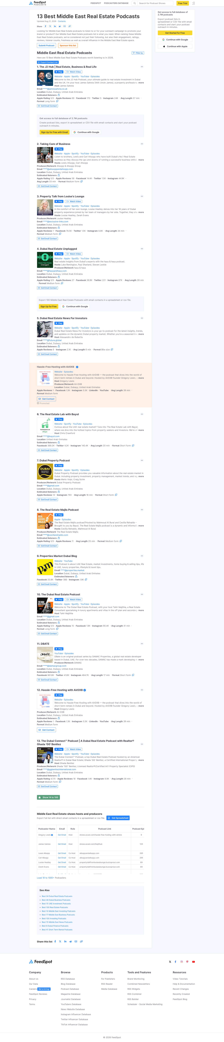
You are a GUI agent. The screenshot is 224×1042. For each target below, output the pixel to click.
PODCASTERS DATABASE (116, 3)
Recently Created (181, 994)
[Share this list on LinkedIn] (55, 26)
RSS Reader (107, 984)
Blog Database (68, 984)
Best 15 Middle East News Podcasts (57, 922)
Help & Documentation (184, 984)
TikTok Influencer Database (74, 1024)
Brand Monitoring (135, 979)
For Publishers (108, 979)
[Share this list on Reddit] (59, 26)
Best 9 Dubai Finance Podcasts (55, 926)
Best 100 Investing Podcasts (54, 918)
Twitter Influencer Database (74, 1019)
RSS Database (68, 979)
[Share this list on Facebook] (45, 26)
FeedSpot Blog (180, 999)
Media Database (109, 989)
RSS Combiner (134, 994)
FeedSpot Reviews (38, 994)
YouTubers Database (71, 1004)
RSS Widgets (133, 989)
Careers (39, 989)
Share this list (44, 941)
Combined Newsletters (138, 984)
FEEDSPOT (96, 3)
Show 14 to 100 (50, 797)
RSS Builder (133, 999)
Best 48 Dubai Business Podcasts (56, 900)
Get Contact (48, 399)
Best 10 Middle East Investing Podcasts (58, 911)
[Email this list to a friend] (64, 26)
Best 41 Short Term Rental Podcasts (57, 929)
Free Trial (182, 3)
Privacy (32, 999)
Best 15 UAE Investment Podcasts (56, 903)
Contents (62, 21)
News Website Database (73, 1009)
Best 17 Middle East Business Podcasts (58, 915)
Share (39, 26)
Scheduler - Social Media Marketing (144, 1004)
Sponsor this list (68, 45)
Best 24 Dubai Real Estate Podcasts (57, 896)
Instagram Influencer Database (76, 1014)
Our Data (33, 984)
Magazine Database (70, 994)
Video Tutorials (180, 979)
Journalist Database (70, 999)
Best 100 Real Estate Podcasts (55, 907)
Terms (32, 1004)
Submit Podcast (46, 45)
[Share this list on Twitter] (50, 26)
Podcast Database (70, 989)
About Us (33, 979)
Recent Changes (181, 989)
